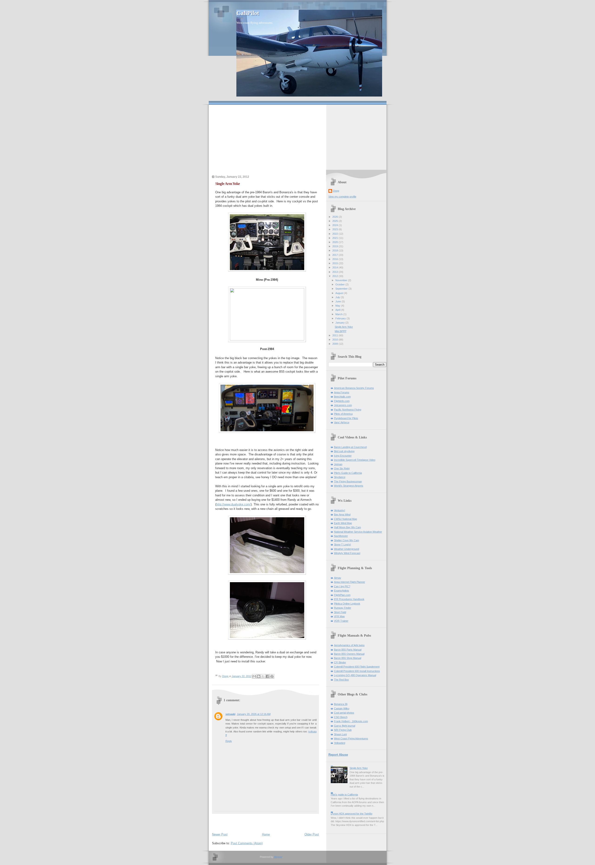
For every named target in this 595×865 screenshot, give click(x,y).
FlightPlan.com (342, 595)
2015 (335, 263)
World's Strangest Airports (348, 485)
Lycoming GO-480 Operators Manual (355, 675)
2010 (335, 339)
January (340, 322)
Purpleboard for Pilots (346, 418)
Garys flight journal (344, 725)
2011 (335, 335)
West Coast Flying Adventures (351, 738)
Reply (228, 741)
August (339, 293)
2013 (335, 272)
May (338, 305)
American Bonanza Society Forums (354, 388)
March (339, 314)
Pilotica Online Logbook (347, 603)
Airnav (337, 577)
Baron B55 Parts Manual (347, 649)
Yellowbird (339, 742)
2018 (335, 250)
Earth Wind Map (343, 523)
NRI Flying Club (343, 729)
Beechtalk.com (342, 396)
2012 (335, 276)
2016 (335, 259)
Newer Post (220, 834)
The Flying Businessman (348, 481)
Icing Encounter (343, 455)
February (341, 318)
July (338, 297)
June (338, 301)
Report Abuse (338, 754)
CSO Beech (340, 717)
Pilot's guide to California (344, 794)
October (340, 284)
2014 (335, 267)
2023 (335, 229)
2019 (335, 246)
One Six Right (342, 468)
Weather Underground (346, 549)
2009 (335, 343)
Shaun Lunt (340, 734)
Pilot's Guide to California (348, 472)
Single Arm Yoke (344, 326)
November (341, 280)
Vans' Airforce (341, 422)
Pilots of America (343, 413)
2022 (335, 233)
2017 (335, 255)
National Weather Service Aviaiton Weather (358, 531)
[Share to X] (263, 676)
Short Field (340, 612)
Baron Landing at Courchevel (350, 447)
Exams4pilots (341, 590)
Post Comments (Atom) (247, 843)
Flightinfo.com (342, 401)
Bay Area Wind (342, 514)
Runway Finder (342, 607)
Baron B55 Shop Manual (347, 658)
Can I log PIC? (342, 586)
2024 (335, 225)
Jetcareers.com (343, 405)
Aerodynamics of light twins (349, 645)
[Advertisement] (297, 137)
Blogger (278, 856)
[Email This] (254, 676)
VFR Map (339, 616)
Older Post (311, 834)
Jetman (338, 464)
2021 (335, 238)
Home (266, 834)
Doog (336, 190)
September (341, 288)
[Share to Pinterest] (272, 676)
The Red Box (341, 679)
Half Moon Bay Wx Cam (347, 527)
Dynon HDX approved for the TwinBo (351, 813)
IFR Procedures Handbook (349, 599)
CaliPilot (247, 13)
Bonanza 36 (340, 704)
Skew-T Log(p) (342, 544)
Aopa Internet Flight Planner (349, 582)
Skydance (339, 477)
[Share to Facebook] (267, 676)
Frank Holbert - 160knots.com (351, 721)
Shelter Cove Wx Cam (346, 540)
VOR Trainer (341, 620)
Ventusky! (339, 510)
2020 (335, 242)
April (338, 309)
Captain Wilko (341, 708)
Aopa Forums (341, 392)
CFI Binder (340, 662)
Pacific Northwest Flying (347, 409)
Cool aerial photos (344, 712)
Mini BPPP (340, 331)
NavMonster (341, 535)
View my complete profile (342, 196)
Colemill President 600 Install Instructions (357, 671)
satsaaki (230, 714)
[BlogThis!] (258, 676)
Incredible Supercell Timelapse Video (354, 459)
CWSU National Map (345, 519)
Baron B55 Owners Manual (349, 653)
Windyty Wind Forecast (347, 553)
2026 (335, 216)
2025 (335, 221)
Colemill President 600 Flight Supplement (357, 666)
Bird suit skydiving (344, 451)
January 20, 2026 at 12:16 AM (254, 714)
